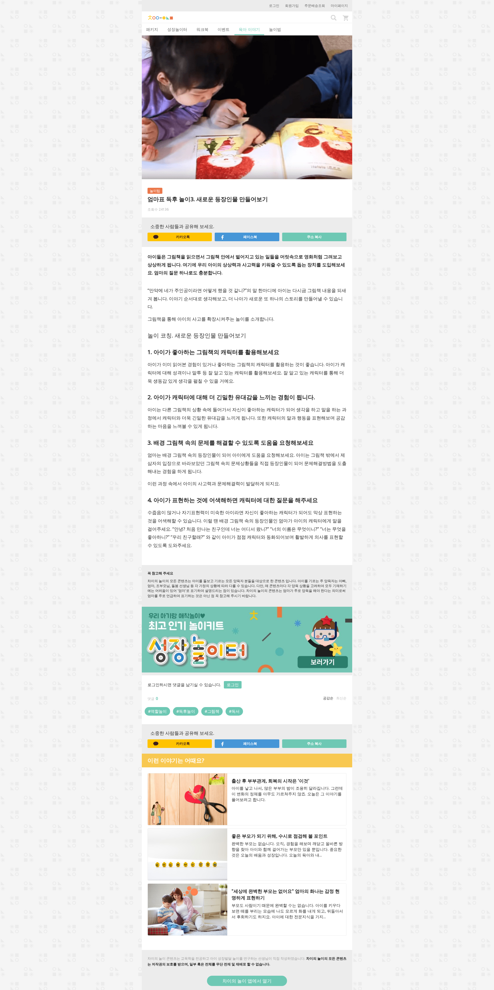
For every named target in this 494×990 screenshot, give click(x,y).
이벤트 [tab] (224, 29)
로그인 (274, 5)
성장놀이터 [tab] (177, 29)
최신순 (341, 698)
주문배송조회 (314, 5)
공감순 (328, 698)
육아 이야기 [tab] (249, 29)
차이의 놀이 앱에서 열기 (247, 981)
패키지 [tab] (152, 29)
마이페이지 (339, 5)
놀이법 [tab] (275, 29)
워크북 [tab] (202, 29)
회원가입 (292, 5)
